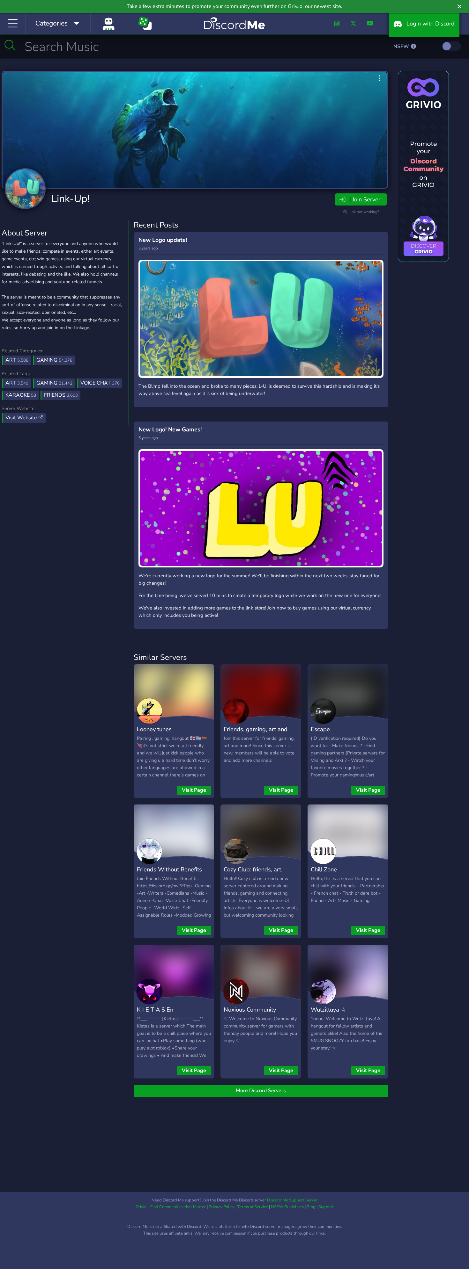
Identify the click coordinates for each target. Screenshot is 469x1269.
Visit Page (194, 790)
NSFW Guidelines (287, 1207)
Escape (320, 729)
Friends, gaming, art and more (255, 733)
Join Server (366, 199)
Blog (311, 1207)
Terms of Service (252, 1207)
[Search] (10, 45)
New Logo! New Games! (170, 429)
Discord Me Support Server (292, 1200)
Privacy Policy (221, 1207)
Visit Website (21, 417)
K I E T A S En (155, 1009)
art (16, 382)
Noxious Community (250, 1009)
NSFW (401, 46)
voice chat (100, 382)
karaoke (20, 395)
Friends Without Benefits (169, 869)
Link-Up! (70, 198)
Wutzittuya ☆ (328, 1009)
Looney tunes (154, 729)
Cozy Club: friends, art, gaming (253, 874)
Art (16, 360)
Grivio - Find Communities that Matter (171, 1207)
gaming (54, 382)
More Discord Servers (261, 1090)
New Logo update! (162, 240)
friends (61, 395)
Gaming (54, 360)
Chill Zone (324, 869)
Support (326, 1207)
